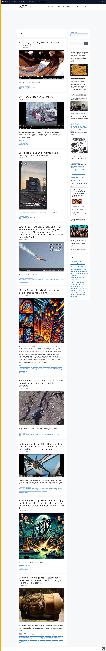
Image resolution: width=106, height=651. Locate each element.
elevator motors (48, 636)
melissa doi (21, 369)
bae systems (25, 634)
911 (21, 86)
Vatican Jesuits (76, 163)
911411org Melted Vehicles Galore (36, 97)
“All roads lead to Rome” (78, 177)
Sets (63, 6)
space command (33, 640)
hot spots (27, 489)
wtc (36, 87)
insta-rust (31, 489)
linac (57, 368)
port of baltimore (43, 638)
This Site (11, 1)
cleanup (32, 566)
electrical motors (40, 636)
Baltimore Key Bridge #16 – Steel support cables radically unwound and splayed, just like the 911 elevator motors (40, 580)
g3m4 (85, 6)
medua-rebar (54, 637)
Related (16, 1)
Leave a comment (24, 88)
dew (23, 142)
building (23, 434)
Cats (48, 6)
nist (36, 369)
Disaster (26, 278)
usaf (23, 641)
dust (42, 434)
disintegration (41, 488)
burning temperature (31, 279)
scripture (72, 290)
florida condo (46, 434)
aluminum (24, 279)
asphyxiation (27, 367)
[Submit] (72, 34)
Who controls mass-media (78, 174)
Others (52, 6)
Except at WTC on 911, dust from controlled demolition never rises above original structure (41, 383)
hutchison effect (23, 87)
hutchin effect (33, 142)
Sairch (58, 6)
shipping (28, 640)
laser (40, 637)
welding (43, 491)
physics (55, 369)
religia (82, 286)
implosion (51, 434)
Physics (28, 86)
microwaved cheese (48, 489)
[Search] (86, 43)
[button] (103, 648)
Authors (25, 1)
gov (71, 275)
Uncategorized (23, 365)
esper (56, 636)
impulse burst (26, 637)
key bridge (36, 637)
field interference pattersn (56, 488)
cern (49, 367)
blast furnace (44, 634)
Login (103, 1)
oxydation (61, 489)
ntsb (54, 279)
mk (26, 217)
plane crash (58, 279)
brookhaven (45, 367)
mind (34, 369)
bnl (33, 367)
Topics (20, 1)
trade (60, 640)
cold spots (33, 488)
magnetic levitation (40, 142)
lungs (60, 368)
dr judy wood (27, 142)
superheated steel (31, 87)
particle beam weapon (44, 369)
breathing (41, 367)
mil (25, 217)
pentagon (51, 369)
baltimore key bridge (26, 488)
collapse (27, 434)
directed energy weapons (24, 368)
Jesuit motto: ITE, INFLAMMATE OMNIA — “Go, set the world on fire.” (78, 168)
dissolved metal (47, 488)
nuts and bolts (55, 489)
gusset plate (21, 489)
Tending (34, 1)
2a (70, 261)
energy (53, 636)
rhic (58, 369)
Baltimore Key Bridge (24, 487)
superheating (30, 491)
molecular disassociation (57, 142)
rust (20, 491)
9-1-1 (21, 367)
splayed (39, 640)
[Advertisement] (53, 19)
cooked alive (53, 367)
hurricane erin (42, 368)
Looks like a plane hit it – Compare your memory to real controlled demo (38, 154)
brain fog (36, 367)
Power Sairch (73, 32)
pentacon (32, 217)
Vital (77, 6)
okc (28, 217)
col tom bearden (55, 634)
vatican (80, 297)
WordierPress (5, 1)
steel (24, 280)
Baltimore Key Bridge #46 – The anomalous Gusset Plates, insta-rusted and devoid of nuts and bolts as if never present (40, 446)
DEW (23, 86)
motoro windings (33, 638)
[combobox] (79, 34)
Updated (68, 6)
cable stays (49, 634)
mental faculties (27, 369)
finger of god (60, 636)
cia (83, 266)
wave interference (37, 491)
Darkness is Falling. (77, 180)
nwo (38, 369)
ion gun (54, 368)
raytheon (49, 638)
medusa (58, 637)
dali (79, 269)
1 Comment (22, 372)
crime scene (37, 566)
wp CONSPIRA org (25, 6)
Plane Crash (30, 278)
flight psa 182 (47, 279)
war (82, 296)
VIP (73, 6)
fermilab (37, 368)
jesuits (80, 275)
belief (81, 266)
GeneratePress (61, 649)
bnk (31, 367)
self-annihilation (24, 491)
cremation (37, 279)
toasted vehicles (22, 143)
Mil (25, 86)
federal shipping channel (58, 566)
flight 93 (41, 279)
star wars (43, 640)
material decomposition (38, 489)
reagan (52, 638)
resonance (59, 638)
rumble (60, 369)
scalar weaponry (22, 640)
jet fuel (51, 279)
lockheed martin (44, 637)
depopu (58, 367)
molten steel (27, 638)
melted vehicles (48, 142)
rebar (56, 638)
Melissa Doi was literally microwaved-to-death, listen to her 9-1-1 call (39, 291)
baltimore (30, 634)
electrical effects (33, 636)
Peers (29, 1)
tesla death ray (22, 371)
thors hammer (55, 640)
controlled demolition (34, 434)
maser (49, 637)
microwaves (21, 638)
